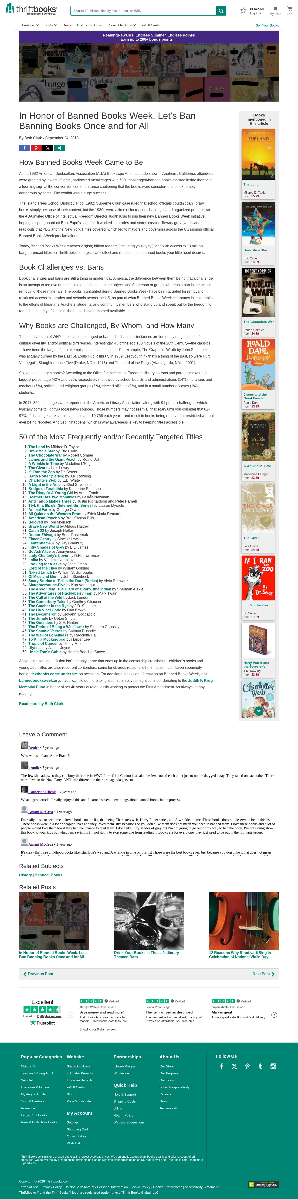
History (25, 875)
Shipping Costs (125, 1101)
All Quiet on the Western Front (54, 514)
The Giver (36, 468)
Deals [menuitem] (67, 25)
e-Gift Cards (76, 1087)
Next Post (262, 974)
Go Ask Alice (39, 551)
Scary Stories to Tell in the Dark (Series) (63, 581)
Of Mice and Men (43, 577)
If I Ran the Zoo (41, 472)
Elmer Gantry (39, 539)
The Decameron (42, 614)
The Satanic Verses (45, 631)
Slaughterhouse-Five (46, 585)
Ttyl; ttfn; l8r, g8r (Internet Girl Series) (60, 505)
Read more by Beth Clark (41, 704)
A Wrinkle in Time (43, 464)
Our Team (166, 1080)
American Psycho (44, 518)
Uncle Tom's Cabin (45, 652)
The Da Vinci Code (44, 610)
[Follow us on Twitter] (234, 1066)
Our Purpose (168, 1073)
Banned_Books (48, 875)
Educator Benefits (80, 1073)
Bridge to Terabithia (45, 489)
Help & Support (125, 1094)
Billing (118, 1108)
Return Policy (123, 1115)
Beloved (35, 522)
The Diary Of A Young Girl (50, 493)
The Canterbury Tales (47, 602)
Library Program (126, 1066)
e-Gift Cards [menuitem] (151, 25)
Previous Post (40, 974)
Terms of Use (29, 1187)
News (163, 1101)
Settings (73, 1122)
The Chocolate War (45, 455)
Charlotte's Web (42, 480)
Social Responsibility (174, 1087)
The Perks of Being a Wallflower (56, 627)
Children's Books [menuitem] (89, 25)
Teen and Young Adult (37, 1073)
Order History (77, 1136)
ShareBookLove (78, 1066)
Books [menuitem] (49, 25)
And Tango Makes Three (49, 501)
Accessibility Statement (202, 1187)
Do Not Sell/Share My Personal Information (96, 1187)
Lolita (33, 560)
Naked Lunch (40, 572)
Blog (70, 1094)
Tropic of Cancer (43, 644)
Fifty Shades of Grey (46, 547)
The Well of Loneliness (48, 635)
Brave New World (43, 526)
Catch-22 (36, 531)
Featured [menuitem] (29, 25)
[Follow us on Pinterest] (247, 1066)
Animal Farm (39, 510)
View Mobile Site (79, 1101)
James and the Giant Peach (52, 459)
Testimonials (168, 1108)
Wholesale (121, 1073)
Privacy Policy (51, 1187)
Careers (165, 1094)
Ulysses (35, 648)
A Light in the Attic (44, 485)
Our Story (166, 1066)
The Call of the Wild (45, 598)
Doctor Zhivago (42, 535)
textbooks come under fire (54, 674)
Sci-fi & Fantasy (32, 1101)
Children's (28, 1066)
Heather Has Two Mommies (52, 497)
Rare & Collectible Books (39, 1122)
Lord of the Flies (42, 568)
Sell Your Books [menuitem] (267, 25)
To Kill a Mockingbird (46, 639)
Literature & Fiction (35, 1087)
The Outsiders (40, 623)
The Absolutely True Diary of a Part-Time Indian (69, 589)
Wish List (73, 1143)
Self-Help (27, 1080)
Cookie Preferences (167, 1187)
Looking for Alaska (45, 564)
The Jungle (38, 618)
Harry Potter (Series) (46, 476)
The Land (36, 447)
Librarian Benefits (80, 1080)
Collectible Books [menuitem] (120, 25)
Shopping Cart (77, 1129)
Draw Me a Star (41, 451)
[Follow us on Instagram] (273, 1066)
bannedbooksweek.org (39, 680)
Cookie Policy (140, 1187)
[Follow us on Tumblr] (260, 1066)
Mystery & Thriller (34, 1094)
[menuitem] (257, 9)
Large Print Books (34, 1115)
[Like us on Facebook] (221, 1066)
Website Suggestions (129, 1122)
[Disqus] (149, 798)
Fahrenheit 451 (41, 543)
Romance (28, 1108)
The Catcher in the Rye (48, 606)
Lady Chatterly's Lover (48, 556)
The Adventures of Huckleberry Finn (60, 593)
